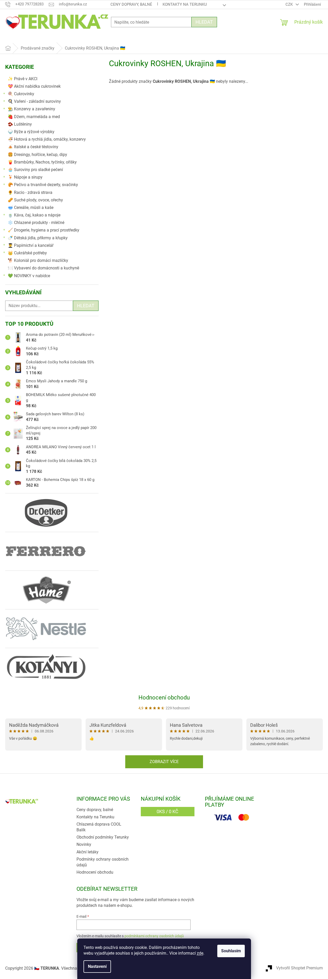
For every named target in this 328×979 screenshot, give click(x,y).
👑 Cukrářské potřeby (27, 252)
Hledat (204, 22)
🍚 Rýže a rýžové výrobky (31, 131)
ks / (167, 811)
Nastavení (97, 966)
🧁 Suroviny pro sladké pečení (35, 169)
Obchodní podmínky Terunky (102, 837)
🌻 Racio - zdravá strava (30, 192)
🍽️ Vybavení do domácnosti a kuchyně (43, 268)
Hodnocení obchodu (164, 697)
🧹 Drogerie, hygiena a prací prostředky (43, 230)
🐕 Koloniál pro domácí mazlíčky (38, 260)
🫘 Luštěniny (20, 124)
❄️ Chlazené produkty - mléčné (36, 222)
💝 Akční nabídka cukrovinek (34, 86)
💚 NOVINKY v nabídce (29, 275)
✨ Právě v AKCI (22, 78)
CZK (289, 4)
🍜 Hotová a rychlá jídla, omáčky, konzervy (47, 139)
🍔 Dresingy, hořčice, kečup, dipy (37, 154)
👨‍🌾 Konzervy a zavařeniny (31, 108)
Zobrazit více (164, 761)
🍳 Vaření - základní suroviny (34, 101)
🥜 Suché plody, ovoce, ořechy (35, 200)
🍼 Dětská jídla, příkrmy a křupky (38, 237)
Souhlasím (231, 950)
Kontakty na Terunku (185, 4)
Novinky (83, 844)
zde (200, 953)
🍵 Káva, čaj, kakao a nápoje (34, 215)
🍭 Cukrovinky (21, 93)
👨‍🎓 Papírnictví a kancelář (30, 245)
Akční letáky (87, 851)
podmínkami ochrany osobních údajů (154, 936)
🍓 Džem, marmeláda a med (34, 116)
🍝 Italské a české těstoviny (33, 146)
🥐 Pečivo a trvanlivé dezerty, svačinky (43, 184)
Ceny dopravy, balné (131, 4)
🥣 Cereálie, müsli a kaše (30, 207)
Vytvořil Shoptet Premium (299, 968)
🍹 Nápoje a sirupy (25, 177)
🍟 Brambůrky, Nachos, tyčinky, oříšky (42, 162)
